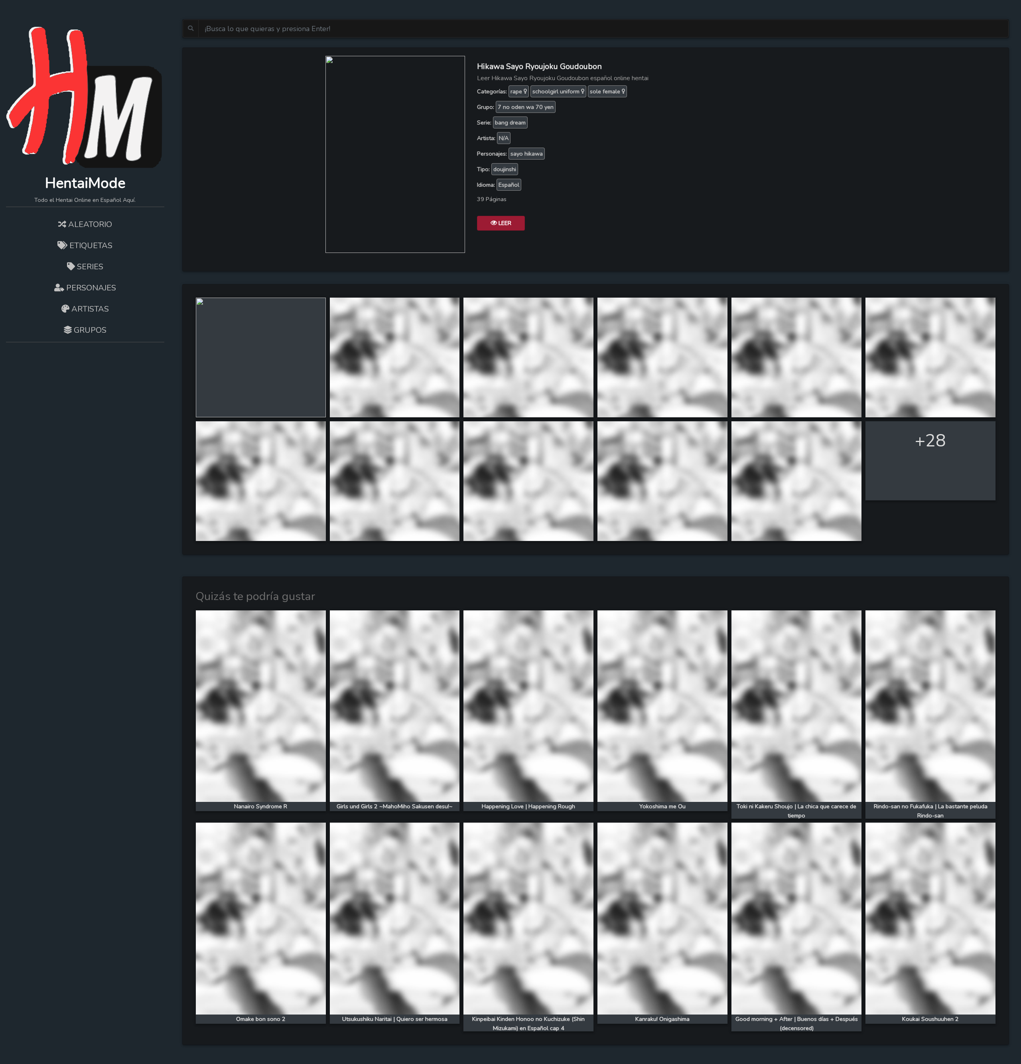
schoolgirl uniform (556, 91)
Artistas (89, 309)
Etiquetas (89, 245)
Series (89, 266)
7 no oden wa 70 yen (526, 107)
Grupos (89, 330)
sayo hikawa (526, 154)
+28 (930, 440)
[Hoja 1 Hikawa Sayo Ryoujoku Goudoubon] (261, 357)
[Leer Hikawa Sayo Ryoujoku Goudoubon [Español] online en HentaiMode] (395, 154)
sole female (606, 91)
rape (517, 91)
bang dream (510, 122)
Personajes (90, 287)
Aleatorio (89, 224)
